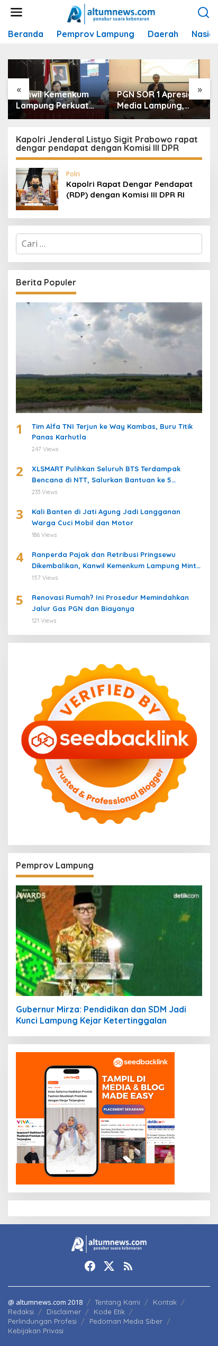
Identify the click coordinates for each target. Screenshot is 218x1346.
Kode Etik (109, 1311)
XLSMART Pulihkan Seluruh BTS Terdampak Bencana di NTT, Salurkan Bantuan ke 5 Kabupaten (106, 475)
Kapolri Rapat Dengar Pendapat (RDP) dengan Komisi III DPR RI (129, 189)
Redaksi (21, 1311)
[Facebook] (90, 1266)
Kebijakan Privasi (35, 1330)
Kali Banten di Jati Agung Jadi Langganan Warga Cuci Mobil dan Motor (106, 517)
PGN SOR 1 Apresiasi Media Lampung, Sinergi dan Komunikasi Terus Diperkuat (158, 100)
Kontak (165, 1302)
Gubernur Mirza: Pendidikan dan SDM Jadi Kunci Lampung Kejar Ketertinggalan (101, 1015)
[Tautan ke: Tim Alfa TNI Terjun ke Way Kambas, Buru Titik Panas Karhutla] (109, 357)
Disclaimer (64, 1311)
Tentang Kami (117, 1302)
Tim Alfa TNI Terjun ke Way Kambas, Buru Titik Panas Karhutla (112, 432)
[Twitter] (109, 1266)
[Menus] (16, 12)
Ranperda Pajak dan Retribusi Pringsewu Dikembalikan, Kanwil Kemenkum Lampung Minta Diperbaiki (116, 560)
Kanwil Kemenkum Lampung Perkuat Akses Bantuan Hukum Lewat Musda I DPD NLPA (57, 100)
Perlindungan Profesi (42, 1321)
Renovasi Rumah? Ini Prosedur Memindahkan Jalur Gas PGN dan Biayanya (110, 603)
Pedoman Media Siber (125, 1321)
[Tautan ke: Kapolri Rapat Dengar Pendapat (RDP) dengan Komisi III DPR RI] (37, 188)
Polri (73, 173)
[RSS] (128, 1266)
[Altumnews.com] (111, 13)
